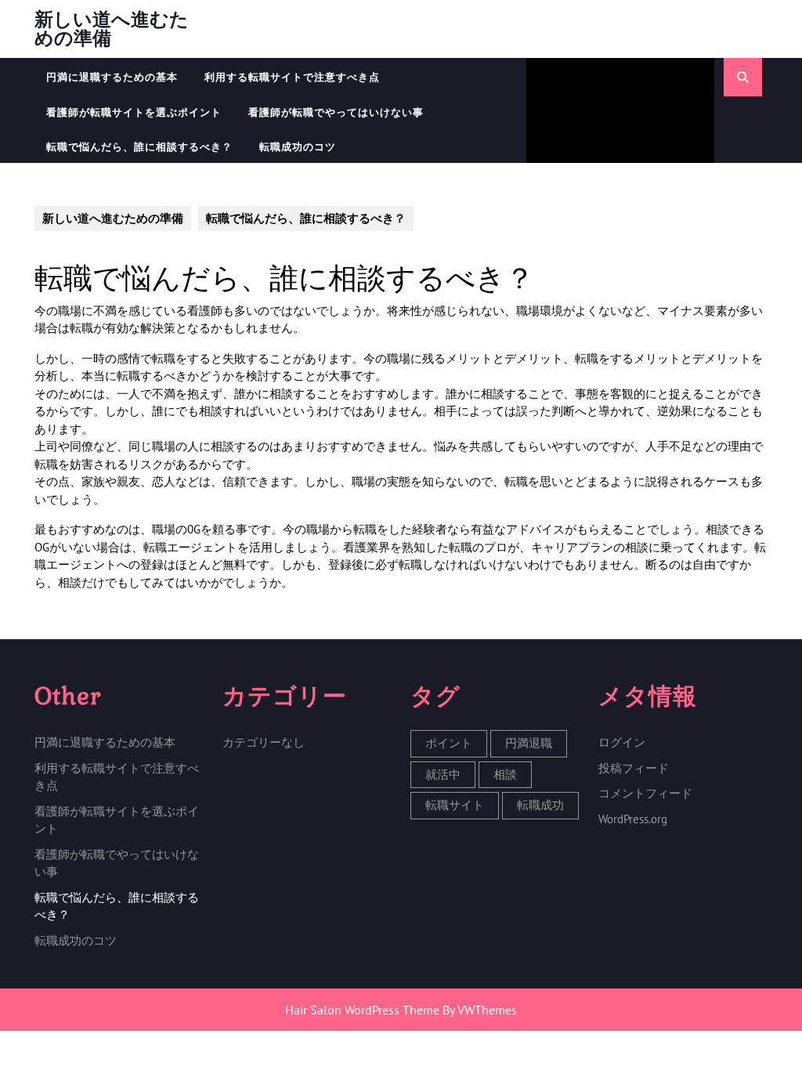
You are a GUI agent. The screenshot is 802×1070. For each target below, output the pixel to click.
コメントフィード (645, 793)
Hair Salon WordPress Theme (362, 1010)
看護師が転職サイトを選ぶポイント (134, 112)
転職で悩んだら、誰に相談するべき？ (139, 147)
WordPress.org (632, 819)
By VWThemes (480, 1010)
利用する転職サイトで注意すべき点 (292, 77)
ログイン (621, 742)
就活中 (443, 774)
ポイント (448, 743)
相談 (505, 774)
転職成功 (540, 804)
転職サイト (454, 804)
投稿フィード (633, 768)
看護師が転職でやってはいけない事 (336, 112)
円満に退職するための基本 (112, 77)
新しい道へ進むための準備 (111, 28)
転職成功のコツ (297, 147)
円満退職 (528, 743)
